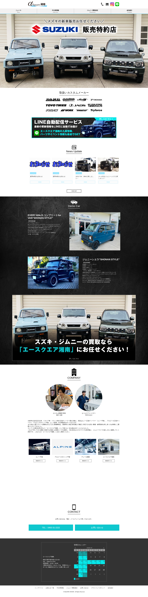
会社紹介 (129, 11)
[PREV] (75, 548)
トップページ (39, 588)
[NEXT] (103, 548)
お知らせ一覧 (50, 588)
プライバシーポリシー (98, 588)
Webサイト (39, 461)
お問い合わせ (84, 588)
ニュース (18, 11)
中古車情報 (55, 11)
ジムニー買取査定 (92, 11)
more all (74, 191)
